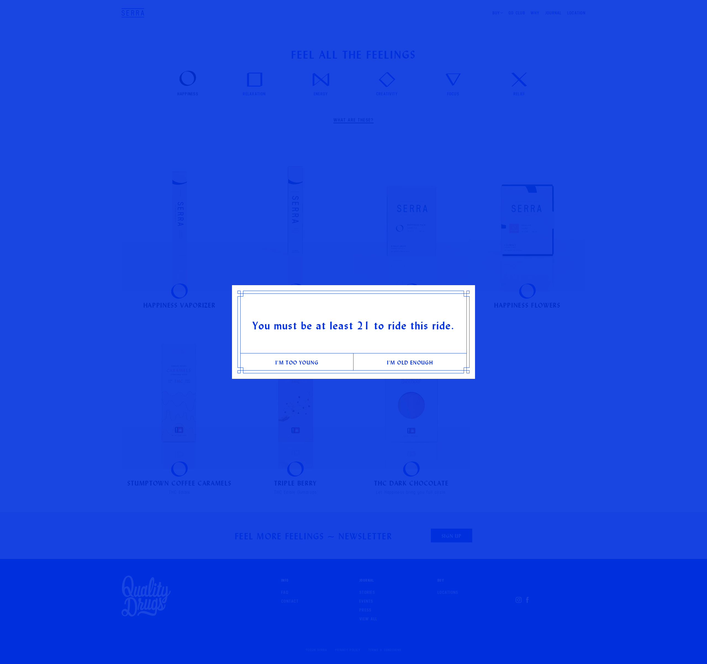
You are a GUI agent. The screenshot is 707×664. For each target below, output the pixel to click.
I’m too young (296, 362)
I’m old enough (410, 362)
